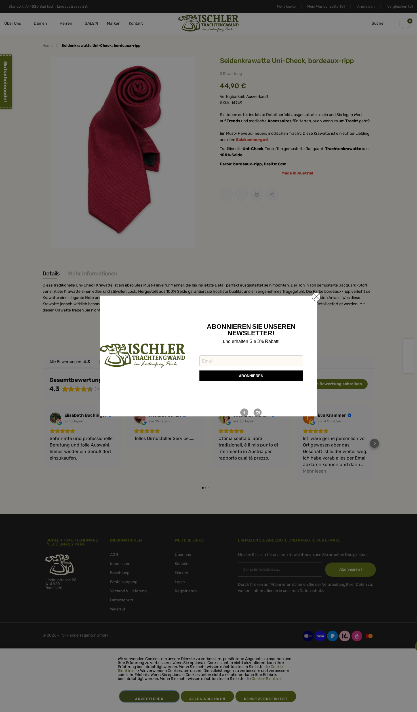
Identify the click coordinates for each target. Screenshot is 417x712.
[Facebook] (244, 412)
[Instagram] (258, 412)
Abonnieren (251, 376)
